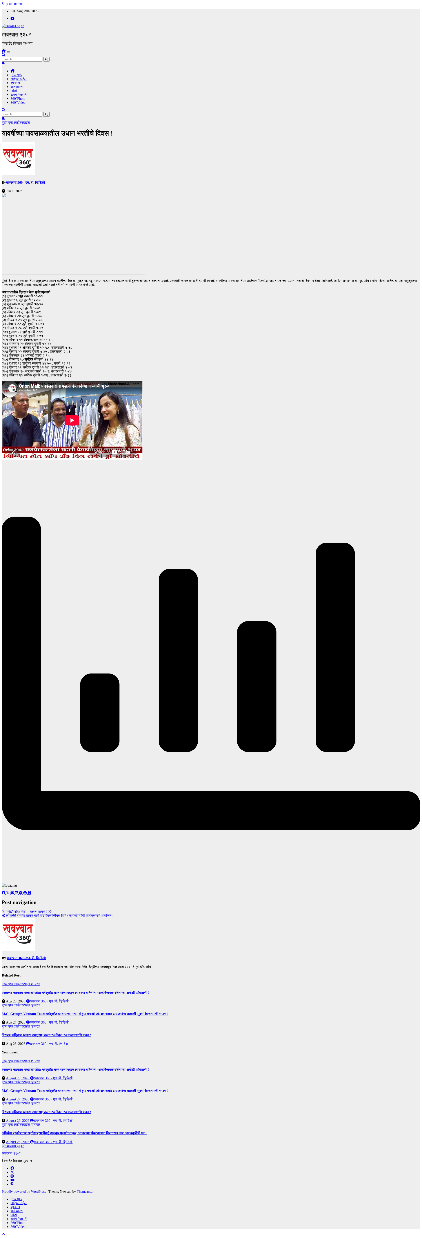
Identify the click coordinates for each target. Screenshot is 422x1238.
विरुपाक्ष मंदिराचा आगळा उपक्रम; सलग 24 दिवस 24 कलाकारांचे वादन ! (46, 1035)
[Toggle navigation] (8, 52)
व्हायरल (15, 83)
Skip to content (12, 3)
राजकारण (17, 87)
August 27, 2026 (18, 1099)
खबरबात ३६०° (16, 35)
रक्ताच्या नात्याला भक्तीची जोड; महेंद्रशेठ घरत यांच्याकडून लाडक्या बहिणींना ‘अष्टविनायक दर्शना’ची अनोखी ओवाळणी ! (75, 993)
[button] (3, 55)
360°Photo (18, 98)
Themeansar (85, 1191)
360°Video (18, 102)
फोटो (14, 91)
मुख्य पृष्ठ (16, 75)
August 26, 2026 (18, 1120)
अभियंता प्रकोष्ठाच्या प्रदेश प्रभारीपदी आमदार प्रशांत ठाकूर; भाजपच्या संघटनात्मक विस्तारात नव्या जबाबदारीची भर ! (74, 1133)
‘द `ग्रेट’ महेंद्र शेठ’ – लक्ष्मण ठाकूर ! (25, 911)
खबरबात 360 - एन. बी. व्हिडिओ (25, 182)
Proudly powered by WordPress (24, 1191)
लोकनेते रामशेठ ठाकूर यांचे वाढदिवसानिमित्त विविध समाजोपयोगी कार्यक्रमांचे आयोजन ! (59, 915)
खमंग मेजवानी (19, 94)
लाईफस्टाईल (19, 79)
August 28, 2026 (18, 1078)
